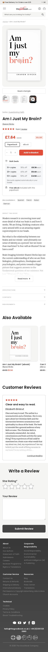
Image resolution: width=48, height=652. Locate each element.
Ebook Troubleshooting (12, 615)
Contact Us (8, 578)
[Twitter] (24, 622)
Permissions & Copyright (13, 591)
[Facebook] (29, 622)
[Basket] (44, 9)
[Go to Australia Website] (24, 636)
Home (5, 22)
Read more (23, 278)
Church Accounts (10, 594)
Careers (6, 560)
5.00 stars (8, 129)
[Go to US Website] (19, 636)
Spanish (21, 200)
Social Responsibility (32, 551)
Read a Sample (24, 91)
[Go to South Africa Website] (35, 636)
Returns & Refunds (11, 581)
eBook (26, 144)
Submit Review (24, 528)
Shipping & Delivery (11, 585)
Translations (29, 588)
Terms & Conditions (11, 612)
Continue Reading (34, 456)
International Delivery (12, 588)
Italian (36, 200)
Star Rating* (9, 481)
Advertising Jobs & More (34, 591)
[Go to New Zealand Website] (30, 636)
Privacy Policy (8, 609)
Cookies (6, 605)
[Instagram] (33, 622)
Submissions (8, 557)
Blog (26, 578)
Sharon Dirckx (8, 124)
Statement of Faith (11, 554)
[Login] (39, 8)
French (29, 200)
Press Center (29, 585)
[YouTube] (19, 622)
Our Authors (8, 551)
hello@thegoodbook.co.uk (16, 629)
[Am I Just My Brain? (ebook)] (20, 344)
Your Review (9, 496)
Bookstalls (28, 581)
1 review (24, 129)
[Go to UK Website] (13, 636)
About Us (6, 547)
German (6, 204)
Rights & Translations (12, 567)
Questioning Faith (16, 112)
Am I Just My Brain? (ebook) (16, 364)
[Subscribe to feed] (14, 622)
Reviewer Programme (12, 564)
